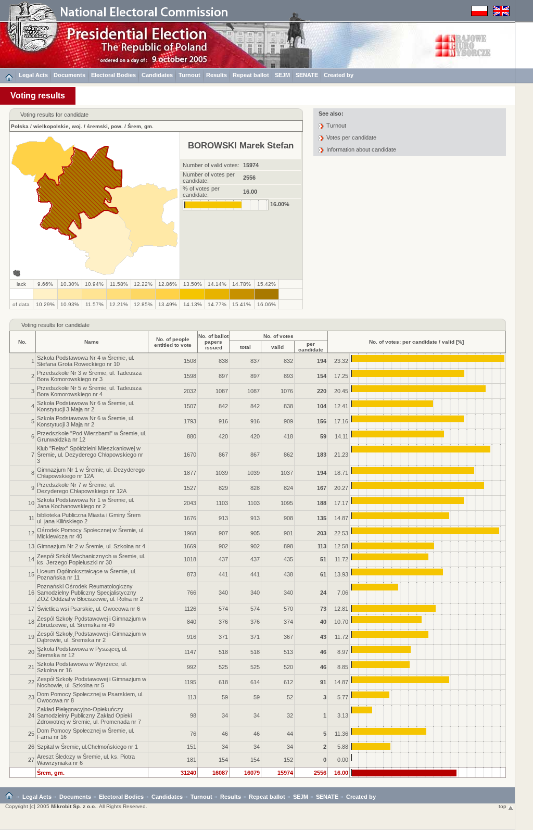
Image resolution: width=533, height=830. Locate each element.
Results (216, 75)
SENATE (307, 75)
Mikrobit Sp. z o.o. (73, 806)
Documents (69, 75)
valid (277, 347)
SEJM (282, 75)
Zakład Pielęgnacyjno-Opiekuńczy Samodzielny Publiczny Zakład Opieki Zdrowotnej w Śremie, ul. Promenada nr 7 (89, 715)
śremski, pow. (105, 126)
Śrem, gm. (141, 126)
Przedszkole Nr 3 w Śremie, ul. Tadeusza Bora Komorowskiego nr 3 (89, 376)
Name (91, 342)
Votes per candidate (351, 137)
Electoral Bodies (113, 75)
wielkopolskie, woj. (57, 126)
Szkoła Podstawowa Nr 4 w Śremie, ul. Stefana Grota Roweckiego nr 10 (85, 361)
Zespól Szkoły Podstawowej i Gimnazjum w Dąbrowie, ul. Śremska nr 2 (91, 637)
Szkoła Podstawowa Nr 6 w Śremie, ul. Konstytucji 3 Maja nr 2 (85, 406)
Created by (338, 75)
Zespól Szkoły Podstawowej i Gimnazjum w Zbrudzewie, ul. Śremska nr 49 (91, 621)
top (503, 806)
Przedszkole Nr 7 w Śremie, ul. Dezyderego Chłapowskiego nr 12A (81, 488)
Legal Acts (33, 75)
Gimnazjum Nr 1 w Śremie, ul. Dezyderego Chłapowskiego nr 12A (91, 473)
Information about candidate (361, 149)
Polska (20, 126)
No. (22, 342)
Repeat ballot (251, 75)
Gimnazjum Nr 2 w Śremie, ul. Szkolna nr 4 (91, 546)
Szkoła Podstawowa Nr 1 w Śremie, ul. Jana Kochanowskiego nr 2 (85, 503)
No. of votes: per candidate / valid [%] (416, 342)
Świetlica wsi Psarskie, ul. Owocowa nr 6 (88, 609)
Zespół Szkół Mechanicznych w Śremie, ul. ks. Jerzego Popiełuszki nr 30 (91, 559)
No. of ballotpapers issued (213, 341)
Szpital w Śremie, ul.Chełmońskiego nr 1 (87, 747)
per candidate (310, 347)
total (245, 347)
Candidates (157, 75)
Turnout (189, 75)
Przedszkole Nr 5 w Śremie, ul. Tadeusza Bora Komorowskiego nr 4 (89, 391)
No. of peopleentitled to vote (173, 342)
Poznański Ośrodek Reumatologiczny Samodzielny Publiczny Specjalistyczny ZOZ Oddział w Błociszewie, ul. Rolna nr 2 (90, 592)
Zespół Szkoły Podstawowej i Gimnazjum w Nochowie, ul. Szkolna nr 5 (91, 682)
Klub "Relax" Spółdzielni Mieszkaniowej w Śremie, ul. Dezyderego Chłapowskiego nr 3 (90, 454)
